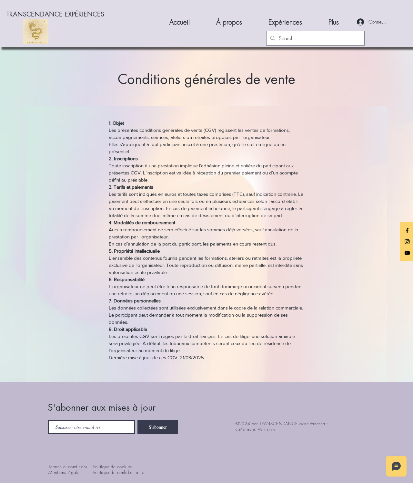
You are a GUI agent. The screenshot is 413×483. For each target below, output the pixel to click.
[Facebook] (407, 230)
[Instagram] (407, 241)
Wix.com (266, 429)
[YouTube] (407, 253)
